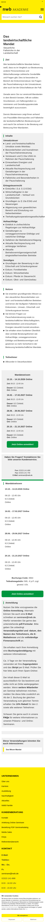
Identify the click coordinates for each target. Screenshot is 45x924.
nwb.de (3, 2)
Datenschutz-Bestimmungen (10, 907)
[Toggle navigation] (42, 9)
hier (26, 909)
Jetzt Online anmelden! (23, 444)
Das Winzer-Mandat (13, 749)
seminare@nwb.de (25, 475)
